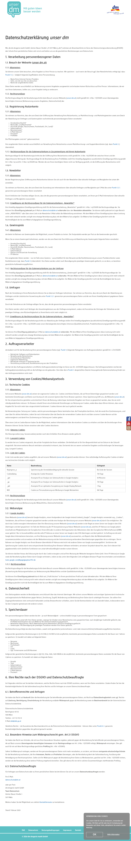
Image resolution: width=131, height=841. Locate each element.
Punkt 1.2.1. (116, 188)
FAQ (23, 830)
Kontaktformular (46, 802)
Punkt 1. (64, 350)
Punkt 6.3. (101, 726)
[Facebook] (128, 419)
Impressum (67, 830)
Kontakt (78, 830)
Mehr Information (113, 834)
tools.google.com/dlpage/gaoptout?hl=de (20, 560)
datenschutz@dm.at (50, 210)
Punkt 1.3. (9, 75)
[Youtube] (128, 423)
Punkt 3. (28, 261)
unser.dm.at (71, 98)
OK (94, 834)
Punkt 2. (116, 144)
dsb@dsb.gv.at (15, 721)
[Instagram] (128, 428)
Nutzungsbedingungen (50, 830)
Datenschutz (33, 830)
